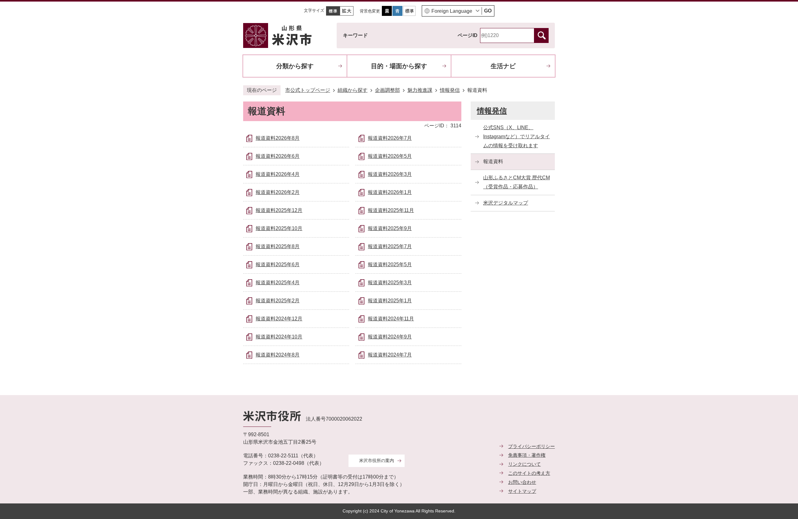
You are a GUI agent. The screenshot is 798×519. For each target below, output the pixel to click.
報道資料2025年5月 (390, 264)
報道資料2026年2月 (278, 192)
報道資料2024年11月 (391, 318)
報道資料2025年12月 (279, 210)
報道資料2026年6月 (278, 156)
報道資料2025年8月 (278, 246)
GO (488, 10)
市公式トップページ (307, 90)
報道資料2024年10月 (279, 336)
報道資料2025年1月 (390, 300)
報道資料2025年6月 (278, 264)
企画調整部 (387, 90)
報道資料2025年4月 (278, 282)
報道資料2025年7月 (390, 246)
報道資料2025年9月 (390, 228)
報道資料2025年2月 (278, 300)
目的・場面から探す (399, 66)
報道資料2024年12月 (279, 318)
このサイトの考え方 (529, 473)
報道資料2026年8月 (278, 138)
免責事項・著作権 (527, 455)
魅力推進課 (419, 90)
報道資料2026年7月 (390, 138)
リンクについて (524, 464)
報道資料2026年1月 (390, 192)
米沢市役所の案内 (376, 460)
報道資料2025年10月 (279, 228)
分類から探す (295, 66)
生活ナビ (503, 66)
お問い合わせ (522, 482)
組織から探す (353, 90)
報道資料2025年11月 (391, 210)
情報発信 (450, 90)
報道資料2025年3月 (390, 282)
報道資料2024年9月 (390, 336)
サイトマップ (522, 491)
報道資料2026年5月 (390, 156)
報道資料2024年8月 (278, 354)
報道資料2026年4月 (278, 174)
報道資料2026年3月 (390, 174)
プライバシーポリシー (531, 446)
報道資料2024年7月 (390, 354)
